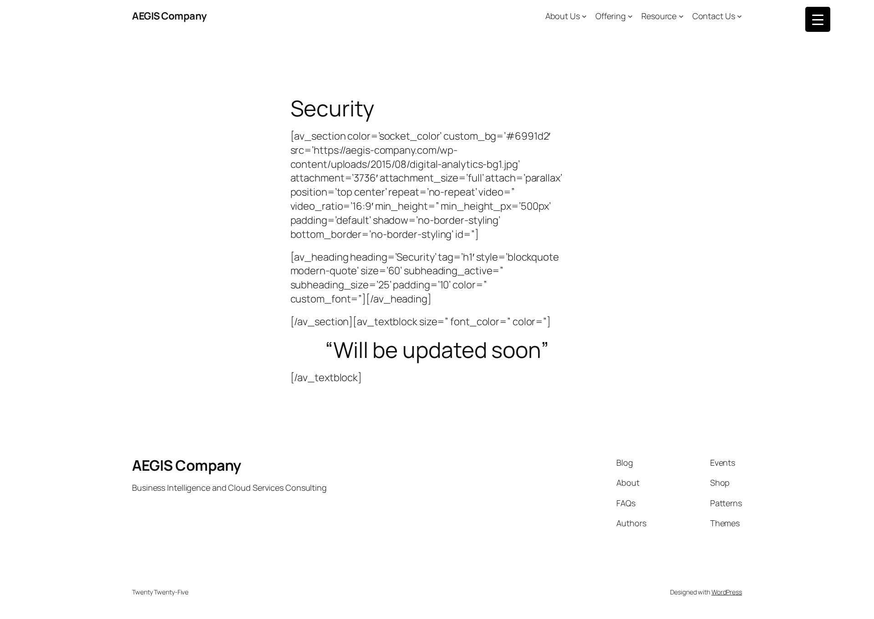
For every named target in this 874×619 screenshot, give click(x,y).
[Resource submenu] (681, 16)
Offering (610, 15)
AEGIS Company (169, 16)
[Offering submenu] (630, 16)
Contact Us (713, 15)
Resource (658, 15)
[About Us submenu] (584, 16)
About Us (562, 15)
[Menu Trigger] (817, 19)
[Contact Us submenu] (739, 16)
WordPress (726, 592)
